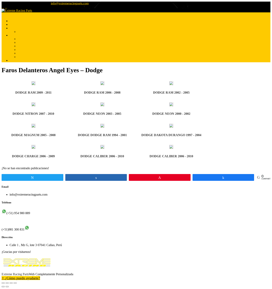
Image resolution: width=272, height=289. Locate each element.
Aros (21, 49)
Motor (21, 42)
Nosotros (15, 24)
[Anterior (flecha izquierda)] (3, 286)
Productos (16, 35)
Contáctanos (17, 60)
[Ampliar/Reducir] (15, 283)
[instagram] (6, 7)
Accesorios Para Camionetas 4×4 (38, 56)
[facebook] (3, 7)
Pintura (22, 31)
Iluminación (25, 39)
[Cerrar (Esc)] (3, 283)
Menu (5, 14)
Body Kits (24, 53)
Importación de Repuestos (34, 46)
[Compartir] (7, 283)
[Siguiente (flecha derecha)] (7, 286)
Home (13, 21)
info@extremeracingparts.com (70, 3)
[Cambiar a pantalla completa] (11, 283)
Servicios (15, 28)
